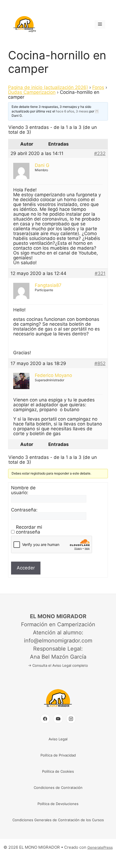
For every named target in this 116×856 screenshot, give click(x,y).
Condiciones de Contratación (58, 787)
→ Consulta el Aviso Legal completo (58, 665)
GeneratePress (100, 847)
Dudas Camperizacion (32, 92)
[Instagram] (71, 719)
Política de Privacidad (58, 755)
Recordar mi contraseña (29, 529)
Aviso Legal (58, 739)
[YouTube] (58, 719)
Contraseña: (24, 509)
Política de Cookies (58, 771)
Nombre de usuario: (23, 490)
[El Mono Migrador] (58, 708)
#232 (99, 153)
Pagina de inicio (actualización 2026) (48, 87)
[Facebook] (45, 719)
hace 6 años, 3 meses (72, 111)
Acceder (26, 567)
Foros (98, 87)
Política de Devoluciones (58, 804)
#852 (99, 363)
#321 (100, 273)
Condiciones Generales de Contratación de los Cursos (58, 820)
